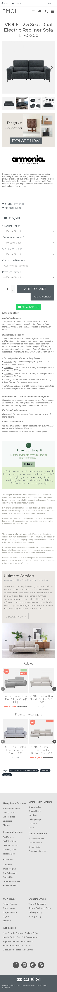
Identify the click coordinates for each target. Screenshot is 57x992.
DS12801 (7, 775)
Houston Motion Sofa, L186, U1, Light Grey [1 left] (15, 699)
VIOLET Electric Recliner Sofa (24, 770)
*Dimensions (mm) (12, 237)
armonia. (18, 203)
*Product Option (11, 225)
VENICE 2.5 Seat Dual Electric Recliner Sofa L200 (41, 699)
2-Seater (45, 770)
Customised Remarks (14, 260)
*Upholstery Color (12, 248)
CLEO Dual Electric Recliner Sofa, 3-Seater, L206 (15, 750)
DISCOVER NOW (14, 616)
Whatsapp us (30, 307)
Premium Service (11, 272)
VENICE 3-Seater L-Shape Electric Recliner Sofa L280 (41, 750)
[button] (5, 67)
